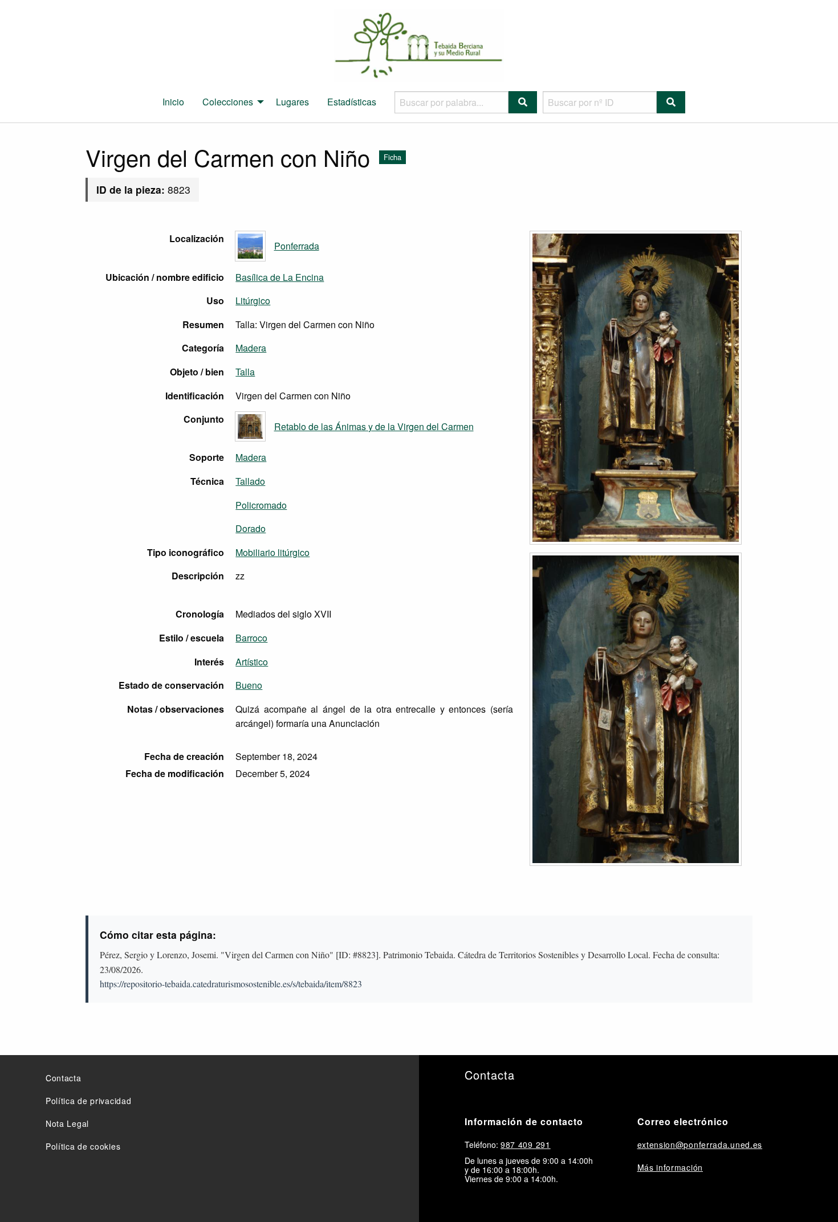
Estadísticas (351, 101)
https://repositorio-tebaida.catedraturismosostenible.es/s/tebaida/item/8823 (231, 984)
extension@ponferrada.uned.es (700, 1144)
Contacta (64, 1078)
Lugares (292, 101)
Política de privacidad (88, 1100)
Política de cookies (83, 1146)
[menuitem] (173, 102)
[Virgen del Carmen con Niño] (635, 387)
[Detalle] (635, 709)
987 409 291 (526, 1144)
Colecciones (227, 101)
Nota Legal (67, 1123)
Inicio (173, 101)
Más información (670, 1167)
